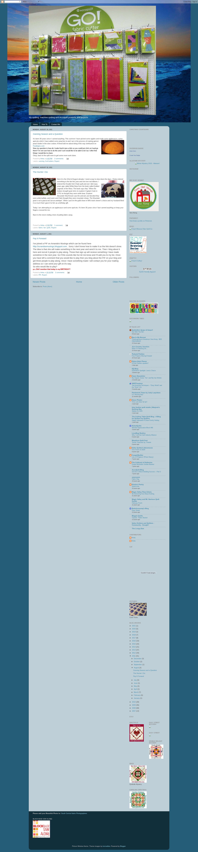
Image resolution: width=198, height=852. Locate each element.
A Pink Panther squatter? (140, 363)
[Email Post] (67, 159)
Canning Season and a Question (48, 134)
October (137, 661)
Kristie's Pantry (138, 484)
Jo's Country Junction (140, 347)
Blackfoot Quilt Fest (140, 440)
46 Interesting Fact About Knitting (143, 494)
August (136, 668)
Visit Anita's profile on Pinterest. (140, 221)
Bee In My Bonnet (139, 337)
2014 (134, 647)
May (135, 686)
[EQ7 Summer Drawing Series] (138, 253)
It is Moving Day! (137, 394)
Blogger (123, 846)
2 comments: (59, 159)
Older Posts (118, 282)
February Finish (137, 503)
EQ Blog (135, 369)
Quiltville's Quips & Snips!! (142, 330)
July (135, 680)
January (137, 698)
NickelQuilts (136, 426)
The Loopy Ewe (138, 528)
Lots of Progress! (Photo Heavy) (142, 457)
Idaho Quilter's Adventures (142, 448)
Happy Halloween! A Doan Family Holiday (145, 420)
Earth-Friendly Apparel (147, 272)
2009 (134, 705)
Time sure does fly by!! (139, 402)
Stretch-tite (135, 486)
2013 (134, 650)
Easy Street (136, 510)
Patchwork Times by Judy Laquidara (146, 393)
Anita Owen (132, 151)
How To (44, 124)
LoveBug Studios (139, 433)
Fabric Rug (135, 479)
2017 (134, 638)
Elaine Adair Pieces (139, 361)
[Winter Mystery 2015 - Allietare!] (147, 163)
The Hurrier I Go (40, 172)
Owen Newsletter (138, 376)
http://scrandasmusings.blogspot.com (50, 246)
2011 (134, 656)
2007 (134, 711)
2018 (134, 635)
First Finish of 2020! (138, 450)
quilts (48, 228)
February (137, 695)
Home (35, 124)
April (136, 689)
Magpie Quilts (137, 516)
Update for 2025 (137, 411)
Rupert (56, 161)
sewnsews (136, 477)
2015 (134, 644)
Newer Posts (39, 282)
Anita (133, 537)
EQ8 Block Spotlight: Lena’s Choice (144, 370)
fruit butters (49, 161)
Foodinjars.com (38, 146)
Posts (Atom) (47, 286)
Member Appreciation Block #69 (142, 428)
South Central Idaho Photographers (74, 813)
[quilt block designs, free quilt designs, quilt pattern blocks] (41, 837)
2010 (134, 702)
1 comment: (58, 225)
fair (45, 228)
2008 (134, 708)
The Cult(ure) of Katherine (142, 462)
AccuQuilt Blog (138, 470)
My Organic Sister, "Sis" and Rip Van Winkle (146, 378)
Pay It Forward (39, 238)
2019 (134, 632)
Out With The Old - (138, 332)
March (136, 692)
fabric (41, 228)
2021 (134, 626)
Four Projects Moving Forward (142, 356)
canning (41, 161)
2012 (134, 653)
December (138, 658)
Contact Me (55, 124)
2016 (134, 641)
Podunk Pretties (138, 354)
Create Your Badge (134, 155)
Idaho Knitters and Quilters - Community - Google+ (143, 524)
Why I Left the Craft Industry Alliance (144, 435)
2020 (134, 629)
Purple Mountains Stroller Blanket (143, 464)
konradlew (106, 846)
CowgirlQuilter (137, 455)
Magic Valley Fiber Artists (142, 492)
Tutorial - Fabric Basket (139, 518)
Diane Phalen (137, 400)
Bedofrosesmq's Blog (140, 508)
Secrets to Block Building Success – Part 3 (146, 472)
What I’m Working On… (140, 348)
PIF (40, 275)
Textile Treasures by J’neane (141, 442)
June (136, 683)
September (138, 664)
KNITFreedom (137, 383)
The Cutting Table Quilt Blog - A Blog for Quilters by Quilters (146, 417)
